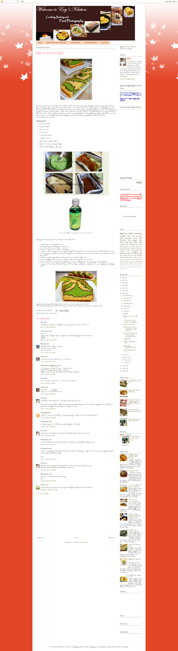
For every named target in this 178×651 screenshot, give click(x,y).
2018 (123, 280)
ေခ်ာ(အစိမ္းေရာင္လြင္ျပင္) (49, 365)
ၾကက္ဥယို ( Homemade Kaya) (129, 346)
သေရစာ (139, 236)
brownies (139, 257)
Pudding (132, 259)
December (127, 295)
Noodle (125, 255)
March (126, 357)
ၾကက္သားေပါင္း (133, 470)
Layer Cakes (53, 313)
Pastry (140, 244)
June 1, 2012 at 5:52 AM (48, 352)
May (125, 314)
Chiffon (131, 264)
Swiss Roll (129, 250)
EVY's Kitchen (126, 435)
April (125, 354)
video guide (129, 261)
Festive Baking (137, 253)
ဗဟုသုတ (122, 251)
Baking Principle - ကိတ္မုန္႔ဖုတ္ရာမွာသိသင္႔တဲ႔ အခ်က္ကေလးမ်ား (134, 402)
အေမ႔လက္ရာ (138, 261)
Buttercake (124, 264)
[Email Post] (56, 310)
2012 (123, 293)
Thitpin (43, 485)
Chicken (123, 240)
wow (140, 263)
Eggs (137, 250)
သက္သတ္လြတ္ (134, 251)
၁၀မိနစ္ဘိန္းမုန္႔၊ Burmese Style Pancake (133, 456)
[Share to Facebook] (66, 311)
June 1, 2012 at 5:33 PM (48, 374)
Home (40, 42)
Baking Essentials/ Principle (56, 42)
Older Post (111, 537)
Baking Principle (125, 253)
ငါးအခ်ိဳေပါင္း (132, 530)
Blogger (126, 647)
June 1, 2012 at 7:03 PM (48, 383)
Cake (47, 313)
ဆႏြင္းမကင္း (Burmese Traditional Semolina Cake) (134, 515)
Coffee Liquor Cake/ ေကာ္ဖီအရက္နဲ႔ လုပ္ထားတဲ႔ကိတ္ (130, 328)
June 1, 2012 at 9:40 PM (48, 409)
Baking (43, 313)
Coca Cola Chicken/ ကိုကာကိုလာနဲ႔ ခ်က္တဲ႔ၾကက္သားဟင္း (130, 334)
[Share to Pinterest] (68, 311)
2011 (123, 366)
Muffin (121, 261)
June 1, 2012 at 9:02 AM (48, 361)
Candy (43, 387)
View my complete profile (127, 79)
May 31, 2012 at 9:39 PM (48, 327)
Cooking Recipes (91, 42)
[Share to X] (64, 311)
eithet (42, 356)
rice (132, 255)
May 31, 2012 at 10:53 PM (48, 340)
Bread (136, 242)
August (126, 306)
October (126, 301)
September (127, 303)
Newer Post (40, 537)
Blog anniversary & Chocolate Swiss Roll (134, 410)
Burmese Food (131, 238)
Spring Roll (122, 268)
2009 (123, 371)
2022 (123, 277)
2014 (123, 288)
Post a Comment (44, 493)
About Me (104, 42)
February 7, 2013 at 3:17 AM (49, 490)
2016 (123, 283)
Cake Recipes (75, 42)
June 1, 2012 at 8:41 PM (48, 394)
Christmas (122, 266)
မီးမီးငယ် (43, 344)
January (126, 362)
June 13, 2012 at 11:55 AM (49, 459)
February (126, 360)
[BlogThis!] (62, 311)
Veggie (134, 240)
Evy (42, 398)
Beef (139, 259)
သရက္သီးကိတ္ (127, 339)
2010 (123, 368)
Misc (133, 246)
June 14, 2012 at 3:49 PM (48, 470)
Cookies (122, 244)
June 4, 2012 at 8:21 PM (48, 435)
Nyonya (124, 263)
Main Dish (124, 242)
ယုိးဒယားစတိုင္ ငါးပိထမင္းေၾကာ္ (134, 485)
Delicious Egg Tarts (129, 324)
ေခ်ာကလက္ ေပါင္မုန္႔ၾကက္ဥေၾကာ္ (130, 321)
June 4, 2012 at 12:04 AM (48, 417)
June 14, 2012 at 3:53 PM (48, 481)
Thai (127, 257)
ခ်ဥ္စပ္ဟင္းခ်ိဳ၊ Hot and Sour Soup (134, 391)
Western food (133, 263)
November (127, 298)
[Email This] (60, 311)
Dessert (125, 246)
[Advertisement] (76, 516)
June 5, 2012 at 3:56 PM (48, 444)
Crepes (128, 266)
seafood (131, 244)
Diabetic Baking (136, 266)
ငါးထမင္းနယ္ (132, 499)
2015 (123, 285)
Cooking (138, 233)
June (125, 311)
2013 (123, 290)
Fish (132, 257)
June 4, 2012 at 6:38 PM (48, 426)
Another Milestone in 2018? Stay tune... (134, 420)
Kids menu (125, 259)
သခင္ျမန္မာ (44, 412)
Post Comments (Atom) (80, 542)
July (125, 308)
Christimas (137, 264)
